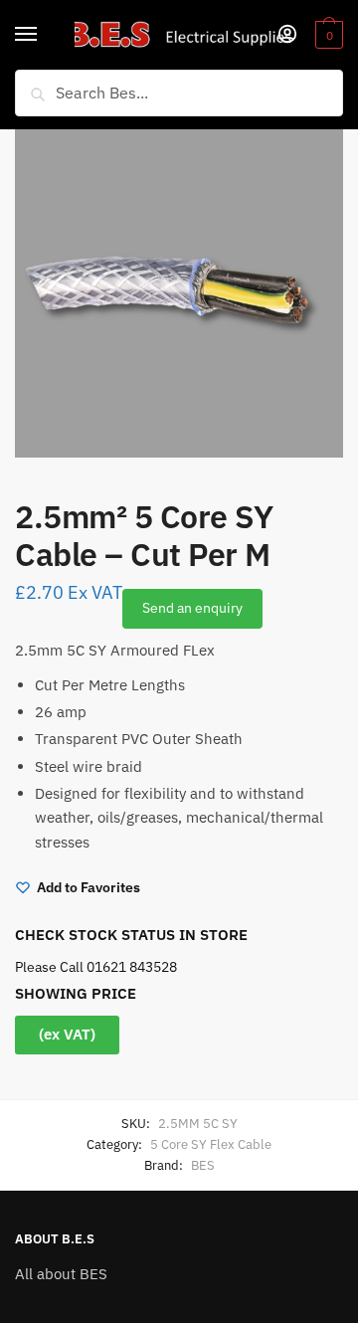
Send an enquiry (192, 608)
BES (203, 1165)
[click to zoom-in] (179, 293)
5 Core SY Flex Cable (210, 1144)
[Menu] (45, 35)
